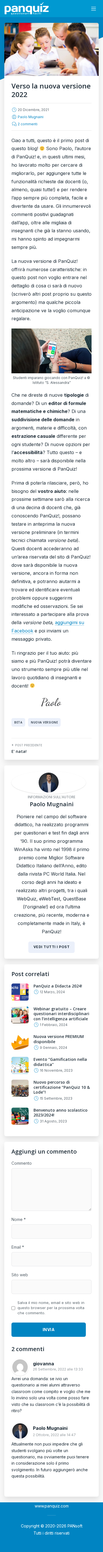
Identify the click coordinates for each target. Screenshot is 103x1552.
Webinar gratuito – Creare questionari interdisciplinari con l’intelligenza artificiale (61, 1013)
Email (17, 1247)
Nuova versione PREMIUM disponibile (58, 1039)
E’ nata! (19, 751)
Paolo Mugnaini (30, 117)
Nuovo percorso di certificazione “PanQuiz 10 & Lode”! (61, 1087)
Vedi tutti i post (51, 947)
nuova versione (44, 722)
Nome (18, 1219)
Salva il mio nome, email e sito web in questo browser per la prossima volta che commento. (50, 1307)
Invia (49, 1329)
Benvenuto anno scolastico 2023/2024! (60, 1112)
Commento (21, 1163)
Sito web (19, 1274)
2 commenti (27, 124)
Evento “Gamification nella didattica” (60, 1062)
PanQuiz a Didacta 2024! (57, 986)
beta (18, 722)
